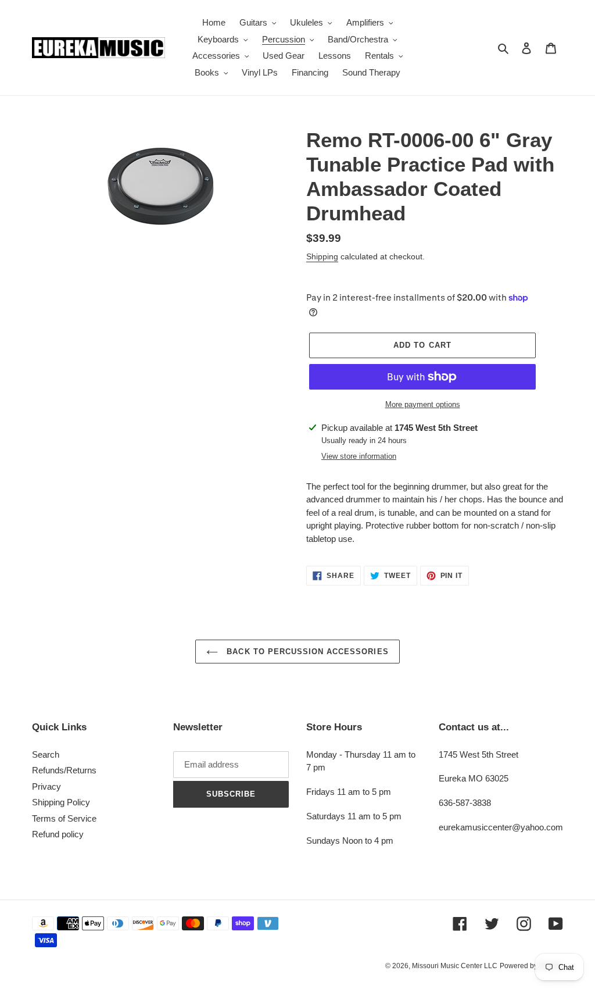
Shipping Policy (61, 802)
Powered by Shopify (531, 966)
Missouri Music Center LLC (454, 966)
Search (45, 754)
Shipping (322, 256)
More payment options (422, 404)
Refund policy (58, 834)
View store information (358, 456)
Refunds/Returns (64, 770)
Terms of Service (64, 818)
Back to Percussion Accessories (306, 651)
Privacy (46, 786)
